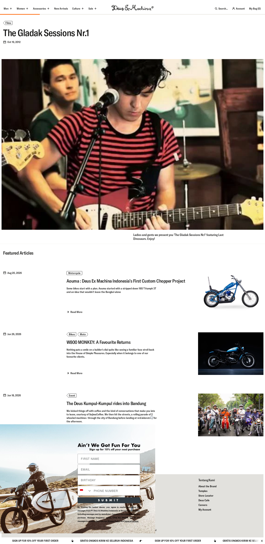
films (8, 23)
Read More (76, 312)
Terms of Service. (131, 521)
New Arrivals (61, 8)
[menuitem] (61, 8)
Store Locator (205, 495)
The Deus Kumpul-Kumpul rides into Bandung (106, 403)
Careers (202, 505)
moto (83, 334)
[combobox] (85, 490)
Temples (202, 491)
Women (21, 8)
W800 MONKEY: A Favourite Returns (99, 342)
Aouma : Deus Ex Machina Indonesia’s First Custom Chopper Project (126, 281)
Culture (76, 8)
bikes (72, 334)
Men (6, 8)
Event (72, 395)
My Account (204, 509)
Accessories (39, 8)
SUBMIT (109, 500)
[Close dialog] (152, 417)
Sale (90, 8)
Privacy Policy (114, 521)
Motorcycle (74, 273)
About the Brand (207, 486)
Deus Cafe (204, 500)
